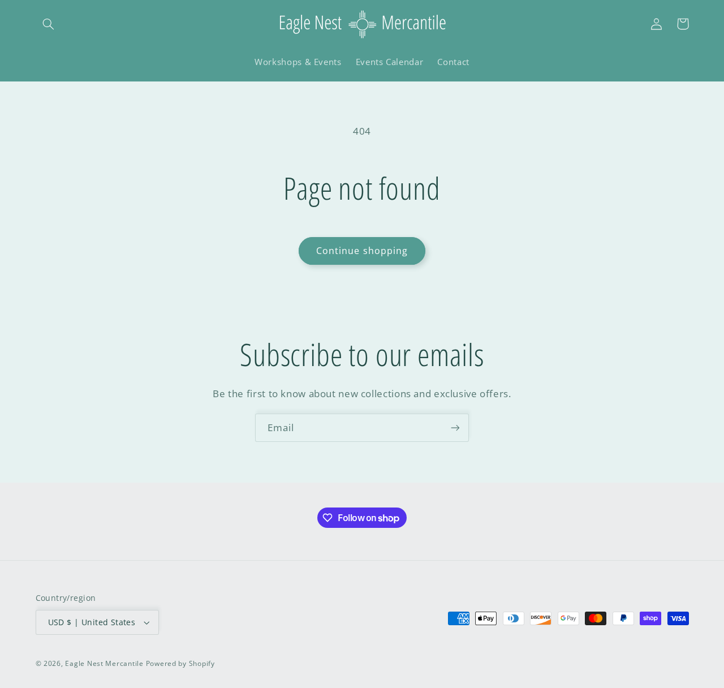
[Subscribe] (455, 427)
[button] (49, 24)
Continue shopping (362, 250)
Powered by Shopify (180, 663)
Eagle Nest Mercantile (104, 663)
